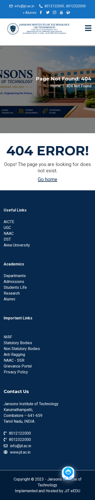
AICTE (9, 221)
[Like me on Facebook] (41, 13)
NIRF (8, 337)
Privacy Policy (16, 372)
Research (12, 293)
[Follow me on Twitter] (47, 13)
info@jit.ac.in (24, 6)
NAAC (9, 233)
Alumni (29, 13)
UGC (7, 227)
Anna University (17, 245)
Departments (15, 275)
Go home (47, 179)
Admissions (14, 281)
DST (7, 239)
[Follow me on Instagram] (54, 13)
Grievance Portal (18, 366)
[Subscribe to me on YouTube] (61, 13)
